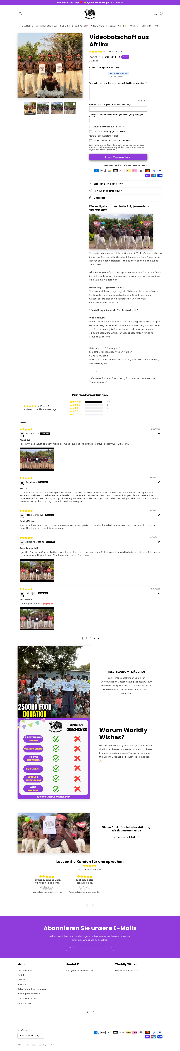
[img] (26, 429)
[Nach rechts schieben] (80, 108)
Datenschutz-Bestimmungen (32, 989)
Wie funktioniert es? (27, 998)
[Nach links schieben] (20, 108)
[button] (20, 13)
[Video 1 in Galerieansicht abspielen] (43, 108)
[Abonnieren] (111, 948)
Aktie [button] (94, 371)
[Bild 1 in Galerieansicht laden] (30, 108)
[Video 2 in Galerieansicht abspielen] (57, 108)
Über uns (22, 984)
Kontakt (21, 975)
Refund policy (24, 1003)
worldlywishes (30, 1045)
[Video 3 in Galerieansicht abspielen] (70, 108)
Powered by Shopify (45, 1045)
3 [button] (90, 638)
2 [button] (86, 638)
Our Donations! (25, 970)
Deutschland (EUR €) (29, 1035)
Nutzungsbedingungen (29, 993)
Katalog (21, 979)
